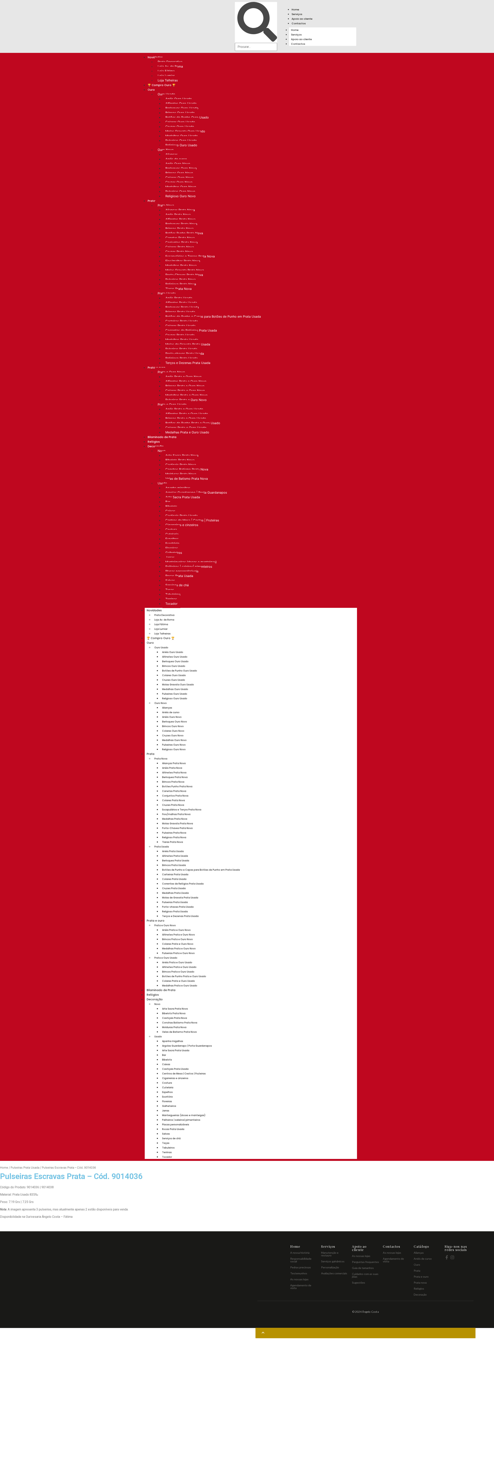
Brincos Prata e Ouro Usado (185, 418)
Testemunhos (298, 1273)
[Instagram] (452, 1257)
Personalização (330, 1267)
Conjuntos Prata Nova (181, 242)
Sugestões (358, 1282)
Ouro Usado (166, 94)
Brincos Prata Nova (179, 228)
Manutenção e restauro (329, 1254)
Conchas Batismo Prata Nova (186, 469)
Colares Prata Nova (179, 247)
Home (295, 9)
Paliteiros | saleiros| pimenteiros (188, 566)
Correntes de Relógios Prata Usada (191, 330)
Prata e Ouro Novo (171, 372)
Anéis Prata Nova (178, 215)
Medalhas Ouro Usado (181, 136)
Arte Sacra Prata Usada (182, 497)
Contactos (299, 23)
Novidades (154, 610)
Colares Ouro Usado (180, 122)
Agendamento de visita (300, 1287)
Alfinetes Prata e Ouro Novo (185, 381)
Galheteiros (173, 553)
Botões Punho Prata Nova (184, 233)
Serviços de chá (177, 585)
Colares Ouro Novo (179, 177)
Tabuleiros (172, 594)
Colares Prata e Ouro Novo (185, 390)
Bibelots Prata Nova (180, 460)
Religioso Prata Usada (181, 358)
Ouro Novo (166, 150)
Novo (162, 451)
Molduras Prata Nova (180, 474)
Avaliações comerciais (334, 1273)
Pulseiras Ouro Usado (181, 140)
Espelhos (171, 539)
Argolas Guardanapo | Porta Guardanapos (196, 492)
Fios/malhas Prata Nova (182, 261)
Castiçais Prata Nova (180, 465)
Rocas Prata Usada (179, 576)
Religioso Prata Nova (180, 284)
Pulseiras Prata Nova (180, 279)
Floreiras (171, 548)
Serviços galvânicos (332, 1261)
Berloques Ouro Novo (181, 168)
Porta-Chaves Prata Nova (184, 275)
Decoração (155, 999)
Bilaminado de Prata (162, 437)
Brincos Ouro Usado (180, 113)
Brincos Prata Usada (180, 312)
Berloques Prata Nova (181, 224)
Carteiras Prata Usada (181, 321)
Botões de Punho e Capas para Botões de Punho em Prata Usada (213, 316)
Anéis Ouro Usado (178, 99)
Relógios (154, 442)
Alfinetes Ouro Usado (181, 103)
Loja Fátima (166, 71)
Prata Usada (167, 293)
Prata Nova (166, 205)
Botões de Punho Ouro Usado (187, 117)
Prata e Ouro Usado (172, 404)
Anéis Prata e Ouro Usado (184, 409)
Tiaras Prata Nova (178, 289)
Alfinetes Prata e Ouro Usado (186, 414)
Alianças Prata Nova (180, 210)
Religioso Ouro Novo (180, 196)
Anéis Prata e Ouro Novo (183, 377)
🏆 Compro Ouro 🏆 (161, 85)
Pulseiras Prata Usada (181, 349)
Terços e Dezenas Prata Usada (187, 363)
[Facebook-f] (447, 1257)
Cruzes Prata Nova (179, 252)
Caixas (170, 511)
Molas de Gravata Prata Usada (187, 344)
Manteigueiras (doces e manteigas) (191, 562)
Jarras (169, 557)
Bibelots (171, 506)
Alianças (171, 154)
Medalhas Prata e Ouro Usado (187, 432)
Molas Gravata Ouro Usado (185, 131)
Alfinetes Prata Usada (181, 302)
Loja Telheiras (168, 80)
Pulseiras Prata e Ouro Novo (186, 400)
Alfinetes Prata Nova (180, 219)
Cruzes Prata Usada (180, 335)
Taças (169, 590)
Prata (151, 201)
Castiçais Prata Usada (181, 516)
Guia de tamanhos (363, 1268)
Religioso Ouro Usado (181, 145)
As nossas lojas (299, 1279)
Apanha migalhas (177, 488)
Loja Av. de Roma (170, 66)
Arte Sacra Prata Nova (181, 455)
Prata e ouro (155, 921)
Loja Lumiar (166, 76)
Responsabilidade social (300, 1260)
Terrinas (171, 599)
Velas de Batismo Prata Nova (186, 478)
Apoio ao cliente (302, 19)
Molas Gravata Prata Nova (184, 270)
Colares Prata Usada (180, 326)
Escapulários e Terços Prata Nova (190, 256)
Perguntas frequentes (365, 1262)
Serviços (297, 14)
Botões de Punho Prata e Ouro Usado (192, 423)
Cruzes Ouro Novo (179, 182)
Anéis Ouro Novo (177, 164)
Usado (162, 483)
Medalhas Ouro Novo (180, 187)
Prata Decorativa (170, 62)
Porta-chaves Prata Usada (184, 353)
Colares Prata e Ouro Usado (185, 428)
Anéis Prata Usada (178, 298)
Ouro (151, 90)
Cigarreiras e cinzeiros (181, 525)
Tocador (171, 604)
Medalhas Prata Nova (181, 265)
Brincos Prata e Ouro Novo (185, 386)
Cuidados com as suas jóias (365, 1275)
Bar (167, 502)
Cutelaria (171, 534)
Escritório (172, 543)
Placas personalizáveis (181, 571)
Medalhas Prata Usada (181, 340)
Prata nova (420, 1282)
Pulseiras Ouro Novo (180, 191)
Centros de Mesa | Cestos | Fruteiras (192, 520)
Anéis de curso (176, 159)
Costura (171, 529)
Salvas (170, 580)
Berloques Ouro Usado (181, 108)
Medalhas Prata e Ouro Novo (186, 395)
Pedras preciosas (300, 1267)
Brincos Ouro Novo (179, 173)
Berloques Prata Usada (182, 307)
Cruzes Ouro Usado (179, 127)
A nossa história (300, 1252)
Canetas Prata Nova (180, 238)
